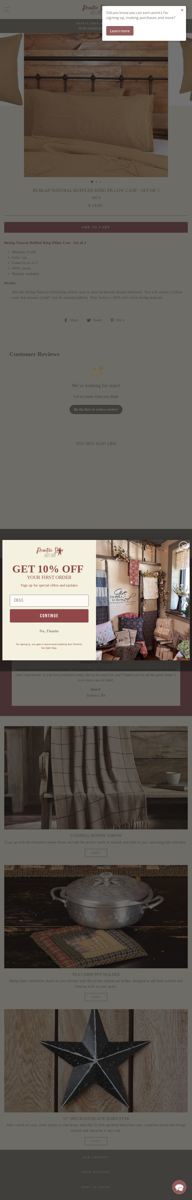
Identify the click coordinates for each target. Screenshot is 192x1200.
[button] (179, 1187)
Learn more (120, 30)
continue (49, 616)
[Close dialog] (183, 546)
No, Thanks (49, 631)
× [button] (182, 10)
